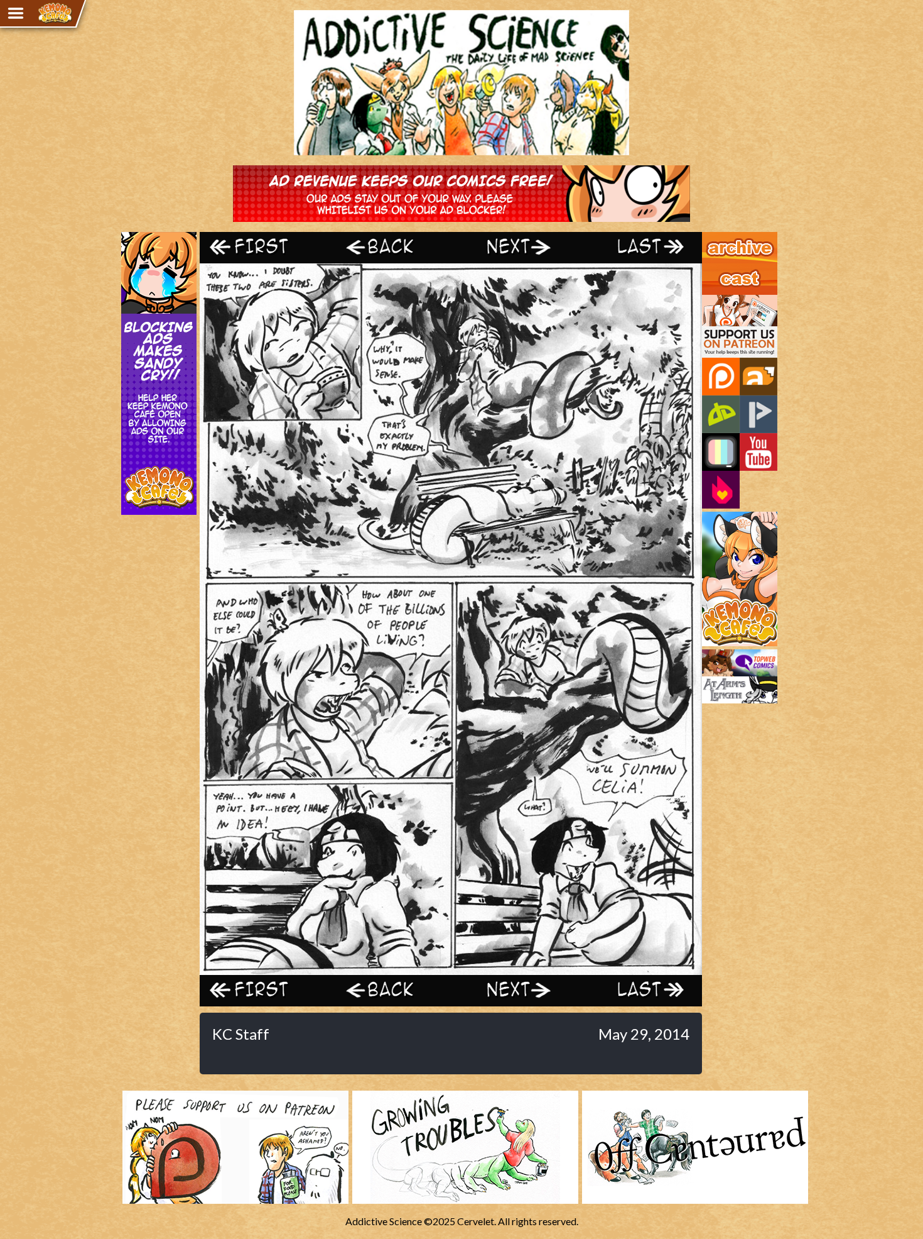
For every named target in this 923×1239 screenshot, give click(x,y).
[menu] (15, 13)
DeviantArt (721, 414)
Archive (718, 237)
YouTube (758, 452)
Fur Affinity (758, 376)
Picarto (758, 414)
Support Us (726, 300)
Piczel (721, 452)
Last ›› (639, 247)
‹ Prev (388, 247)
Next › (513, 247)
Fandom (721, 490)
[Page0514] (451, 969)
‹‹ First (262, 247)
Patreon (721, 376)
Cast (712, 269)
